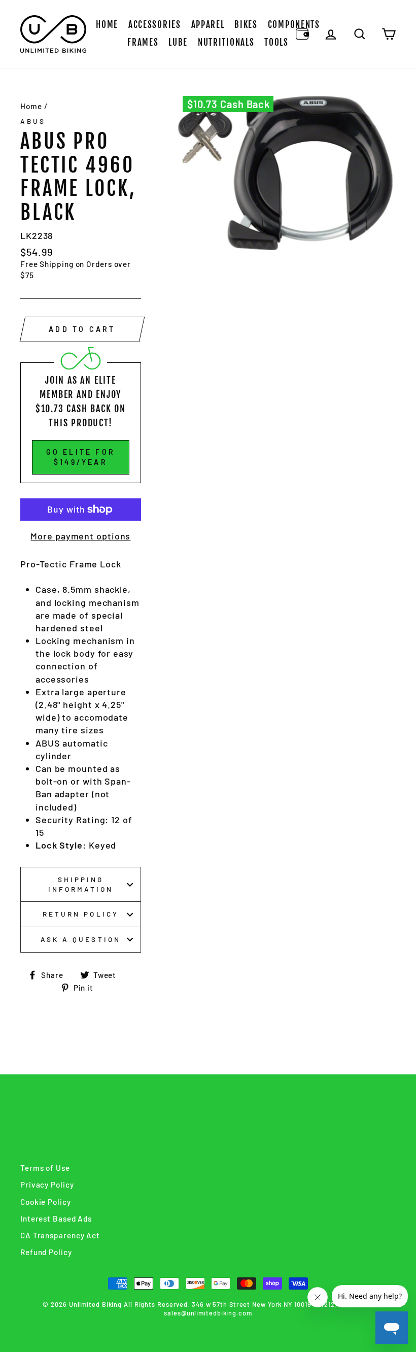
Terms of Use (45, 1167)
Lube (178, 42)
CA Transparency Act (60, 1235)
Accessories (154, 24)
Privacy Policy (47, 1184)
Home (107, 24)
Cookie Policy (45, 1201)
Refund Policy (46, 1252)
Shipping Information (81, 884)
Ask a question (81, 939)
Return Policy (81, 913)
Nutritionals (226, 42)
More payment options (80, 536)
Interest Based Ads (56, 1218)
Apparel (208, 24)
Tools (276, 42)
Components (294, 24)
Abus (33, 121)
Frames (142, 42)
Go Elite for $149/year (80, 457)
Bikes (246, 24)
